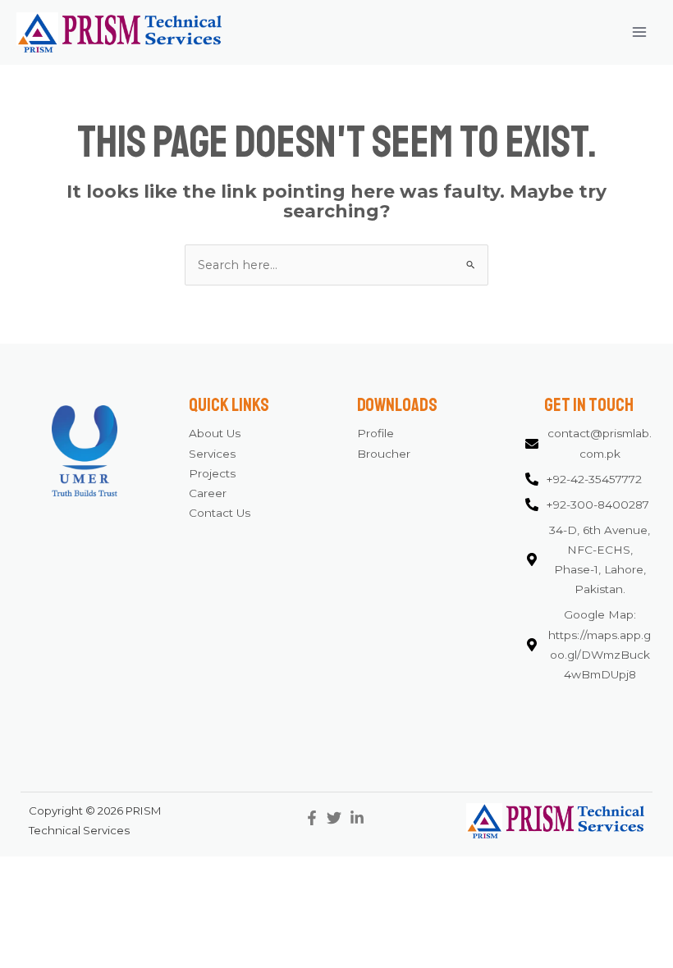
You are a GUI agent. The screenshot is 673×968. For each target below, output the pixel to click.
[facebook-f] (313, 817)
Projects (212, 473)
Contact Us (219, 512)
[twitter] (336, 817)
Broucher (383, 453)
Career (208, 493)
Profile (375, 433)
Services (212, 453)
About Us (214, 433)
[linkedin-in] (359, 817)
